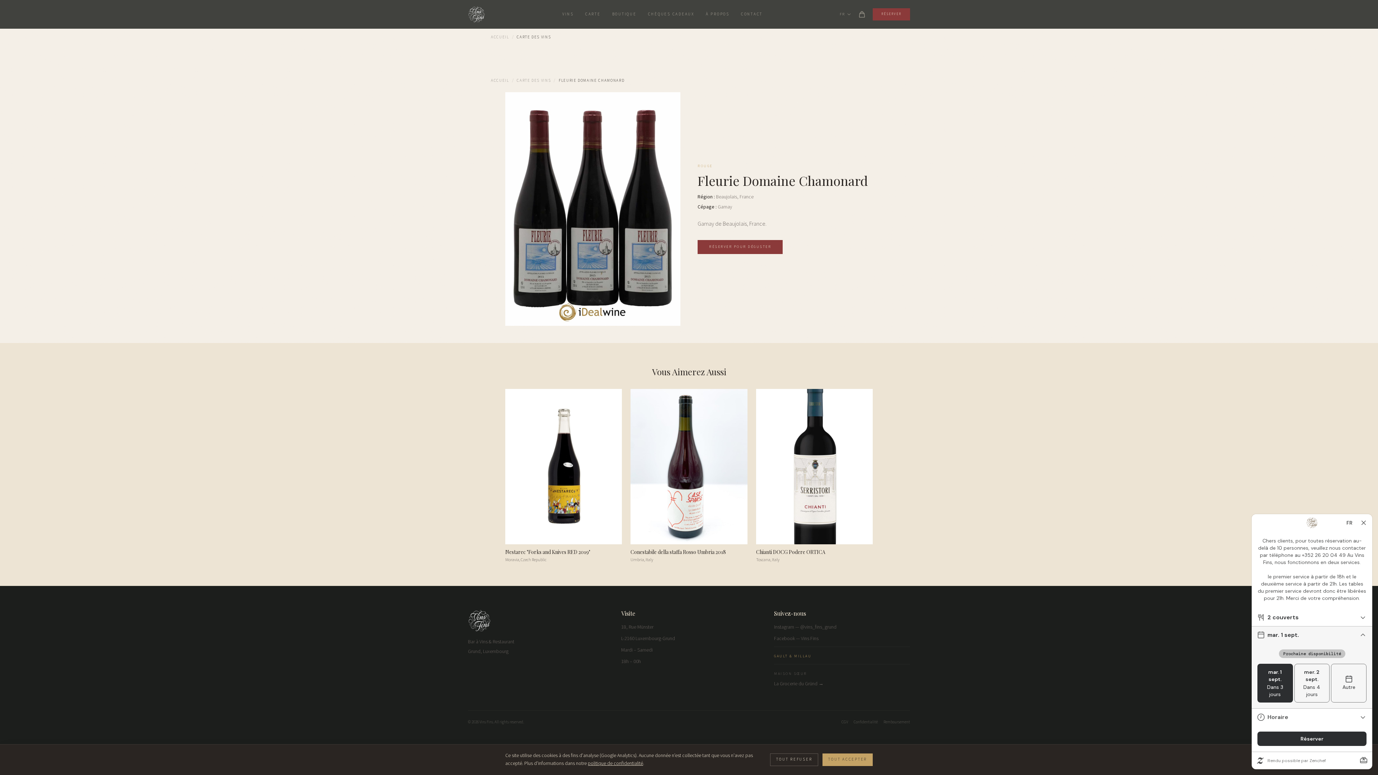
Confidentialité (866, 722)
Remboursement (896, 722)
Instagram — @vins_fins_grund (805, 627)
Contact (752, 14)
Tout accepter (847, 759)
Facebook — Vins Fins (796, 638)
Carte (593, 14)
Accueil (500, 37)
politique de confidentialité (615, 763)
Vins (568, 14)
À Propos (718, 14)
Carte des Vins (534, 80)
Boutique (624, 14)
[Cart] (862, 14)
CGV (845, 722)
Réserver (891, 14)
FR (842, 14)
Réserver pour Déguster (740, 246)
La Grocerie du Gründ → (799, 683)
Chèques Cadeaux (671, 14)
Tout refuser (794, 759)
